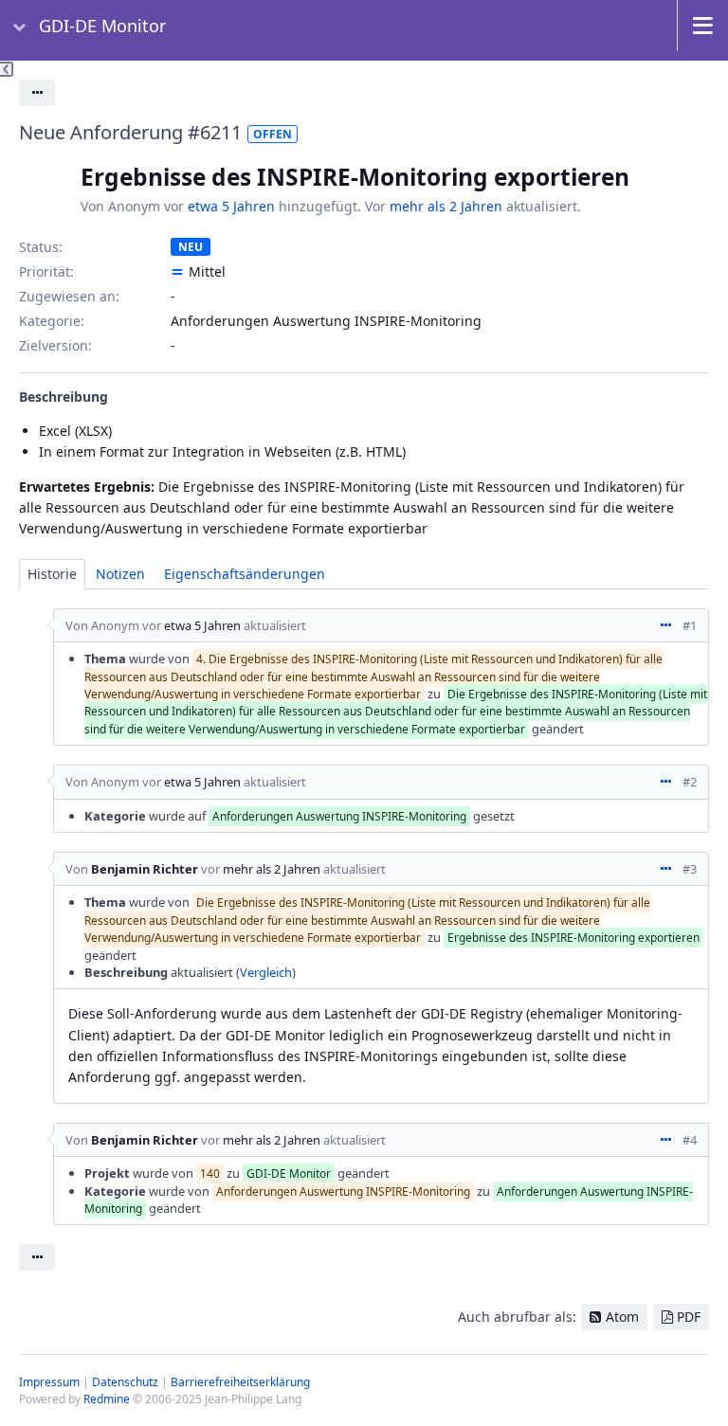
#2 (689, 781)
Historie (52, 574)
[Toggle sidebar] (6, 69)
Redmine (106, 1399)
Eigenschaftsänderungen (244, 574)
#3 (689, 868)
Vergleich (266, 972)
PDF (689, 1317)
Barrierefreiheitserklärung (240, 1382)
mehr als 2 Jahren (446, 206)
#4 (689, 1139)
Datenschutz (125, 1382)
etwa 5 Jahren (231, 206)
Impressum (49, 1382)
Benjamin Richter (144, 868)
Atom (622, 1317)
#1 (689, 625)
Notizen (120, 574)
